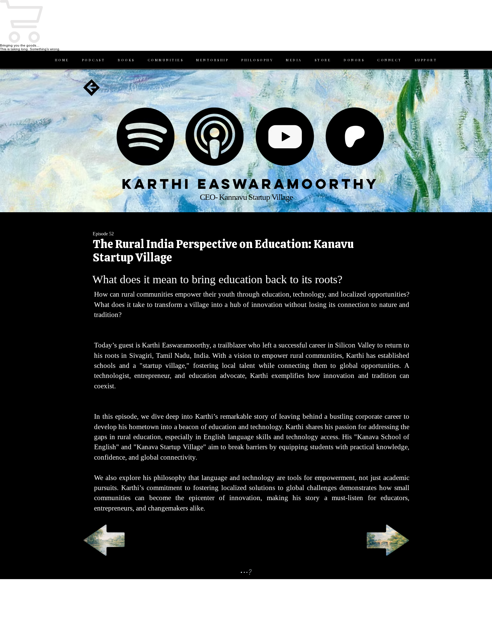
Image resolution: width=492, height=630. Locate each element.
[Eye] (145, 136)
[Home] (91, 87)
